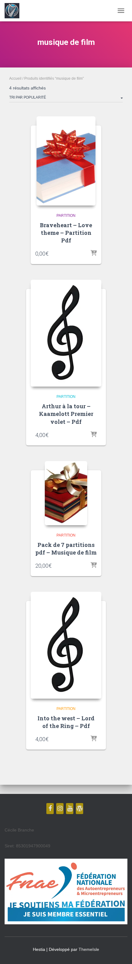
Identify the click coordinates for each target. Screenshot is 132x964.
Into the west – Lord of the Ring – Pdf (66, 722)
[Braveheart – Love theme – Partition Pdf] (66, 161)
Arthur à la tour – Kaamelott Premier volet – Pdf (66, 413)
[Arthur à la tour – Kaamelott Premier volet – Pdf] (66, 333)
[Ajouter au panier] (94, 253)
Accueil (15, 78)
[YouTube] (69, 808)
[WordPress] (79, 808)
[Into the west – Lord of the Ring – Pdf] (66, 645)
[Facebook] (50, 808)
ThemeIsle (89, 949)
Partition (66, 215)
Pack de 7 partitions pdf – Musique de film (66, 548)
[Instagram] (60, 808)
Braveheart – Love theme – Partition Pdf (66, 232)
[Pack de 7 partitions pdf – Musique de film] (66, 493)
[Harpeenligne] (14, 10)
